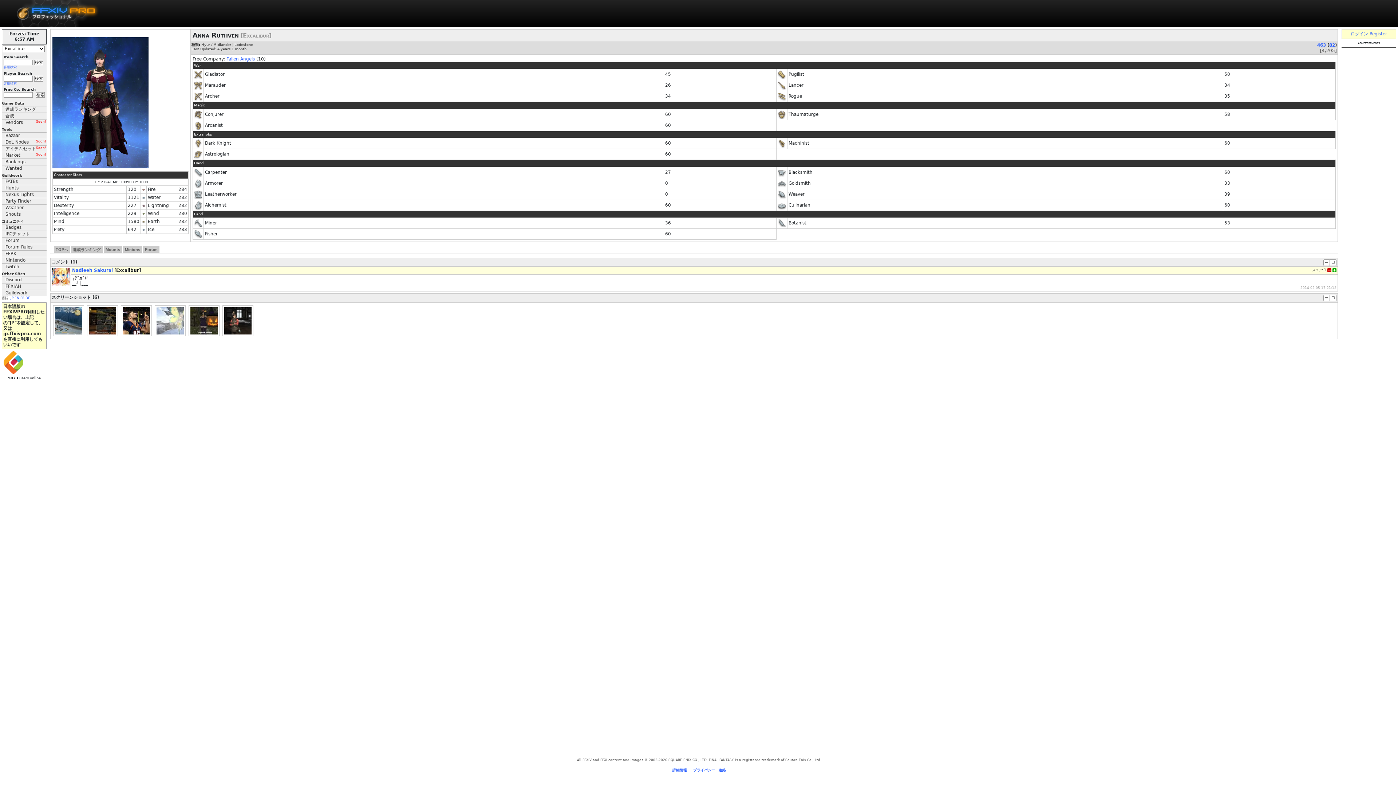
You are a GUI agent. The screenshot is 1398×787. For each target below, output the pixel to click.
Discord (13, 279)
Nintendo (15, 260)
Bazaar (12, 135)
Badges (13, 227)
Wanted (13, 168)
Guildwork (16, 292)
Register (1378, 33)
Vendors (25, 122)
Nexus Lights (19, 194)
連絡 (722, 770)
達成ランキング (20, 109)
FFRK (10, 253)
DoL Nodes (25, 142)
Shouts (13, 214)
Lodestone (243, 45)
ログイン (1359, 33)
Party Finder (18, 201)
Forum (12, 240)
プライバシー (704, 770)
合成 (9, 115)
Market (25, 155)
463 (1321, 45)
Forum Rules (18, 247)
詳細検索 (10, 67)
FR (22, 298)
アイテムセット (25, 148)
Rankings (15, 161)
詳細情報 (679, 770)
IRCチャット (17, 233)
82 (1332, 45)
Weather (14, 207)
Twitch (12, 266)
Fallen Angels (240, 59)
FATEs (11, 181)
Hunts (12, 188)
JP (12, 298)
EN (17, 298)
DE (27, 298)
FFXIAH (13, 286)
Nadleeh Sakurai (92, 270)
